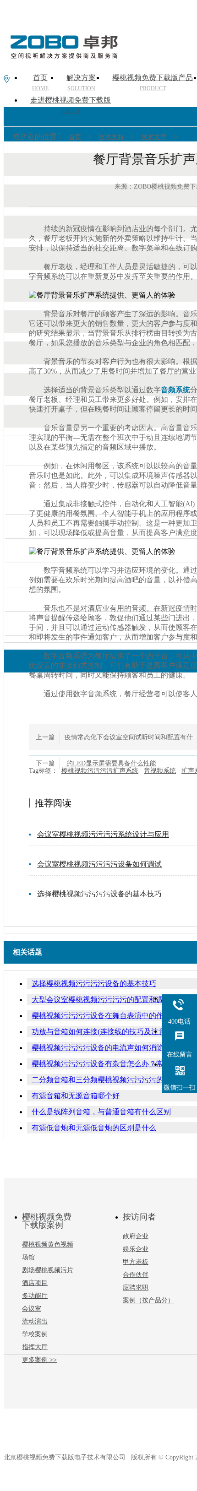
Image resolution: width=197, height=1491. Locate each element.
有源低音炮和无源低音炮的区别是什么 (94, 1128)
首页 (75, 137)
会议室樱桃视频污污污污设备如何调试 (99, 864)
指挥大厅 (35, 1347)
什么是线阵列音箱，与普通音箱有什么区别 (101, 1112)
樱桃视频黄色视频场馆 (47, 1251)
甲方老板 (135, 1261)
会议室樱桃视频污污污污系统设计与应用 (103, 834)
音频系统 (175, 390)
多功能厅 (35, 1295)
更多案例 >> (39, 1359)
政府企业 (135, 1236)
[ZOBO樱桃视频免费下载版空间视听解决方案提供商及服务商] (63, 55)
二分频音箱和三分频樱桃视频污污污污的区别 (105, 1080)
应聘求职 (135, 1287)
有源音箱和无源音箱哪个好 (76, 1096)
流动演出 (35, 1321)
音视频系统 (160, 770)
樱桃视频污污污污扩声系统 (99, 770)
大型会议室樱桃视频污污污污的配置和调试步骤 (109, 999)
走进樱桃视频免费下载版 (70, 105)
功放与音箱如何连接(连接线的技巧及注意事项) (107, 1032)
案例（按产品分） (148, 1300)
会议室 (31, 1308)
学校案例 (35, 1334)
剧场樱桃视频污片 (47, 1270)
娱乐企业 (135, 1249)
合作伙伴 (135, 1274)
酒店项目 (35, 1283)
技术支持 (111, 137)
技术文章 (154, 137)
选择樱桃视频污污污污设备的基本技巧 (99, 894)
